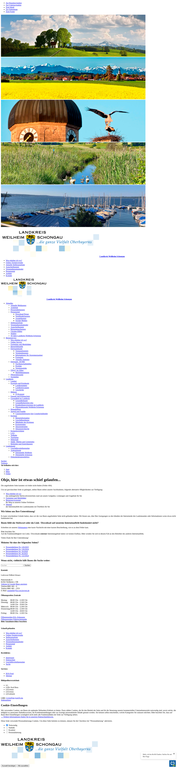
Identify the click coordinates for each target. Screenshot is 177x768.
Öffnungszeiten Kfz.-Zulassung (13, 617)
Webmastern (22, 527)
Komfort (12, 730)
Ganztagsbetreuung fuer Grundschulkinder (31, 414)
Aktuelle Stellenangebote (15, 265)
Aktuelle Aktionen (22, 360)
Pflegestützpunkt (17, 375)
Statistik (12, 728)
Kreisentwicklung (17, 431)
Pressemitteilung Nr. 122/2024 (17, 556)
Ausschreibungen (12, 267)
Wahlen (13, 334)
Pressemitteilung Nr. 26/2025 (17, 554)
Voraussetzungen (21, 351)
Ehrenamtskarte (16, 349)
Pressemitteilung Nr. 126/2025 (17, 547)
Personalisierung (15, 732)
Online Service (16, 342)
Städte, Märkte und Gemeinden (22, 442)
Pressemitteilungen (18, 310)
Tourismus (15, 437)
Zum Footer (10, 12)
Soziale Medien (21, 321)
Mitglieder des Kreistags (24, 422)
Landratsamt (10, 446)
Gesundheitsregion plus (24, 403)
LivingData (10, 698)
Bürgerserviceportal (13, 500)
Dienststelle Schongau (23, 455)
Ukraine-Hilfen (16, 331)
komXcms (19, 698)
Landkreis (9, 379)
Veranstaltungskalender (14, 269)
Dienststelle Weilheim (23, 453)
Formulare (19, 357)
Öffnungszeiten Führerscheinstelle (14, 619)
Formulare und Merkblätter (21, 344)
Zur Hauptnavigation (14, 3)
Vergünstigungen (21, 353)
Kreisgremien (20, 424)
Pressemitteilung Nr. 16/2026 (17, 551)
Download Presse (22, 314)
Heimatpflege (16, 409)
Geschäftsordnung (22, 420)
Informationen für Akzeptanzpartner (29, 355)
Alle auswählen (23, 766)
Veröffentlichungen (22, 316)
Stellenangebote (17, 323)
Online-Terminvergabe (14, 263)
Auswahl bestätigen (9, 766)
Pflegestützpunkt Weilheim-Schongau (29, 407)
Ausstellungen (20, 318)
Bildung (14, 392)
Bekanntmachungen (18, 329)
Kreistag (14, 416)
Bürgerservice (11, 338)
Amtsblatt (14, 308)
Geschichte (19, 390)
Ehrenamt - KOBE (18, 362)
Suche (8, 664)
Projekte (18, 366)
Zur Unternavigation (13, 5)
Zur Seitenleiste (12, 9)
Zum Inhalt (10, 7)
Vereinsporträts (21, 368)
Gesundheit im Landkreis (20, 398)
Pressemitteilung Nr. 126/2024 (17, 549)
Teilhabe (14, 435)
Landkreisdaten (21, 385)
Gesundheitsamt (21, 401)
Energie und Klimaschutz (20, 396)
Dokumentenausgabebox (20, 457)
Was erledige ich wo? (14, 260)
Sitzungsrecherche (22, 429)
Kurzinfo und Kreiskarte (20, 383)
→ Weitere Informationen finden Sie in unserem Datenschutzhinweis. (27, 717)
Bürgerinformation (22, 418)
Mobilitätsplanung (22, 372)
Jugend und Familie (18, 411)
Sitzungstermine (21, 427)
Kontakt (9, 276)
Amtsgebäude (16, 450)
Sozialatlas (15, 377)
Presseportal (10, 271)
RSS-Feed (10, 674)
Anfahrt (9, 273)
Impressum (10, 658)
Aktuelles (9, 303)
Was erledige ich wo (13, 494)
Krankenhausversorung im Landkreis (29, 405)
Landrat (13, 381)
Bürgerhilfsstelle (17, 347)
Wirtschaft (14, 440)
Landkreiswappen (22, 388)
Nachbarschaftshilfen (23, 364)
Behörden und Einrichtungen (22, 444)
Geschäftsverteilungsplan (20, 448)
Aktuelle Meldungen (18, 305)
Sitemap (9, 505)
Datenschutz (10, 660)
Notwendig (13, 725)
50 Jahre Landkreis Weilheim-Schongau (26, 336)
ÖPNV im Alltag (17, 370)
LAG (13, 433)
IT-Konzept (19, 394)
